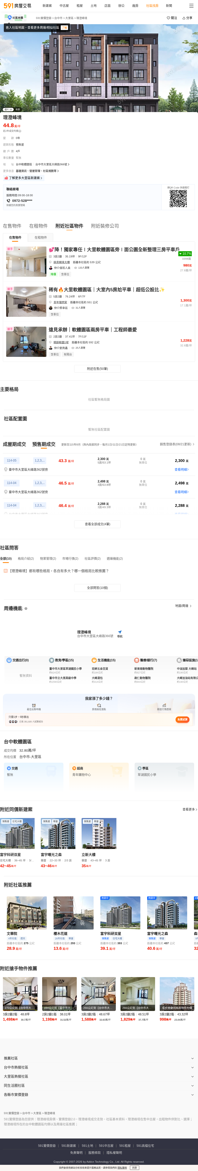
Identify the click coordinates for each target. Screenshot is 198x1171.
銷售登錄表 (175, 444)
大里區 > (70, 18)
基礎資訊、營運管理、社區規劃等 (36, 170)
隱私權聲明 (114, 1152)
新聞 (169, 5)
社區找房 (152, 5)
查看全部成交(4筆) (97, 524)
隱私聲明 (122, 1168)
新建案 (47, 5)
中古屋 (64, 5)
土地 (93, 5)
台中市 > (59, 18)
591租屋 (125, 1145)
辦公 (121, 5)
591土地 (87, 1145)
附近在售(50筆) (97, 368)
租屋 (80, 5)
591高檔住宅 (145, 1145)
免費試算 (183, 719)
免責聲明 (76, 1152)
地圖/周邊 (182, 605)
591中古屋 (106, 1145)
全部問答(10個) (97, 587)
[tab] (15, 237)
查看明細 (181, 469)
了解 (64, 27)
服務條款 (94, 1152)
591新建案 (68, 1145)
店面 (107, 5)
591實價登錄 (47, 1145)
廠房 (135, 5)
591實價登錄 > (45, 18)
